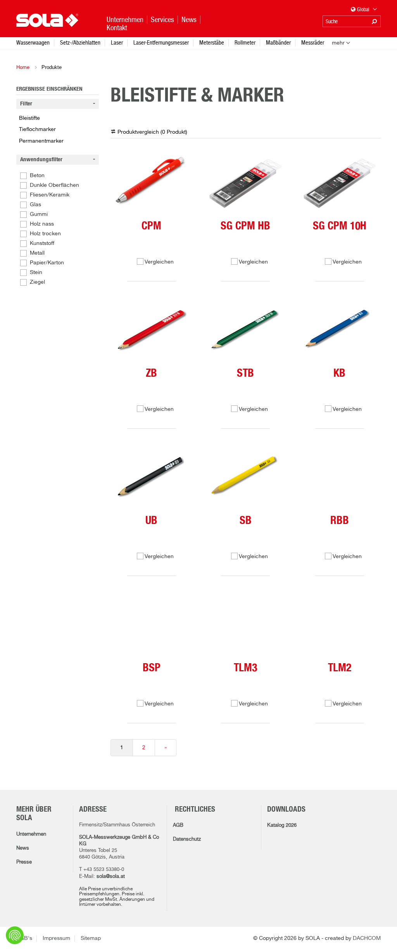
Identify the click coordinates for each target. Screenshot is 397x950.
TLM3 (245, 668)
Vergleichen (159, 262)
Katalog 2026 (282, 825)
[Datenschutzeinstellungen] (15, 935)
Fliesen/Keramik (49, 195)
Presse (24, 862)
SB (246, 521)
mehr (338, 43)
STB (245, 373)
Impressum (56, 938)
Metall (37, 253)
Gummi (39, 214)
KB (339, 373)
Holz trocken (45, 233)
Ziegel (37, 282)
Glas (35, 204)
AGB (178, 825)
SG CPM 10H (339, 226)
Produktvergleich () (152, 132)
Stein (36, 272)
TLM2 (339, 668)
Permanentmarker (41, 141)
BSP (152, 668)
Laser (117, 42)
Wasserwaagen (33, 42)
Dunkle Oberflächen (54, 185)
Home (22, 67)
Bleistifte (29, 118)
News (22, 848)
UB (151, 521)
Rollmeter (245, 42)
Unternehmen (31, 834)
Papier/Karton (47, 263)
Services (162, 20)
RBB (339, 521)
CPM (151, 226)
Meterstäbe (211, 42)
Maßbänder (278, 42)
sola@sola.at (111, 876)
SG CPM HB (245, 226)
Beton (37, 175)
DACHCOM (367, 938)
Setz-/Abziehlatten (80, 42)
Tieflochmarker (37, 129)
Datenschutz (187, 839)
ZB (151, 373)
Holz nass (42, 224)
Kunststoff (42, 243)
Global (364, 9)
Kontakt (117, 28)
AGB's (24, 938)
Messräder (312, 42)
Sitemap (91, 938)
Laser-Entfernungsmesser (161, 42)
